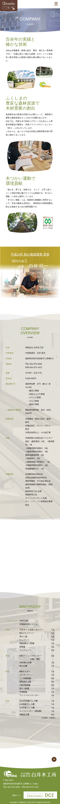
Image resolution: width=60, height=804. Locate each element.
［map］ (35, 783)
